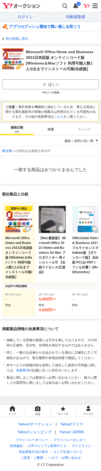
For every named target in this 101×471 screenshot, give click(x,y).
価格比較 (17, 129)
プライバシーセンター (69, 440)
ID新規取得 (75, 17)
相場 (50, 129)
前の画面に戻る (17, 38)
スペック (84, 129)
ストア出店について (67, 452)
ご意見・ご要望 (31, 458)
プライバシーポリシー (32, 440)
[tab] (17, 129)
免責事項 (22, 370)
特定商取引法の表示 (33, 452)
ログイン (25, 17)
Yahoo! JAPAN (71, 432)
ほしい (54, 84)
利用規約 (16, 446)
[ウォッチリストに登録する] (28, 228)
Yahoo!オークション (35, 424)
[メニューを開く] (95, 6)
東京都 (7, 151)
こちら (59, 116)
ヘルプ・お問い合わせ (64, 458)
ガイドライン (81, 446)
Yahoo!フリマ (71, 424)
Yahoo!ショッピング (34, 432)
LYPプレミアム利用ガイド (47, 446)
